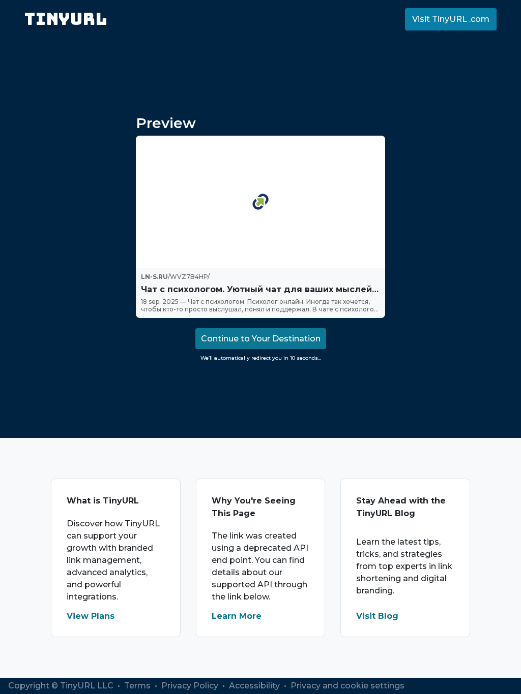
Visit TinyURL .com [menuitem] (450, 19)
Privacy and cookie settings (347, 685)
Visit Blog (377, 616)
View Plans (90, 616)
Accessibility (255, 685)
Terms (138, 685)
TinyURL (65, 19)
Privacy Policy (190, 685)
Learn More (237, 616)
